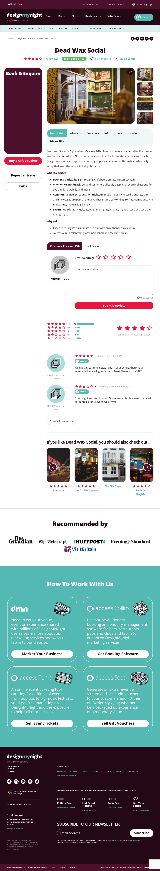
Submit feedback (67, 867)
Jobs (85, 771)
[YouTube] (30, 781)
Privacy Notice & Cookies (37, 867)
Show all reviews (60, 421)
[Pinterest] (23, 781)
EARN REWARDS (116, 28)
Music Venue (127, 59)
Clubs (75, 16)
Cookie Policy (132, 771)
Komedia (58, 490)
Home (10, 38)
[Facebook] (9, 781)
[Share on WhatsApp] (147, 39)
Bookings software (66, 807)
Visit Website (103, 59)
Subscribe (141, 833)
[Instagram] (16, 781)
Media (118, 771)
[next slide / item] (147, 467)
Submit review (114, 305)
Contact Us (97, 771)
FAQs (23, 186)
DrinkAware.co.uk (15, 828)
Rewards (74, 771)
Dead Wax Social (47, 38)
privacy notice (133, 840)
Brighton (21, 38)
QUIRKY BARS (96, 28)
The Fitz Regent (114, 486)
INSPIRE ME (78, 28)
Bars (49, 16)
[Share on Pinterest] (142, 39)
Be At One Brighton (142, 492)
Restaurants (93, 16)
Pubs (61, 16)
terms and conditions (112, 840)
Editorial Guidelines (66, 775)
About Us (61, 771)
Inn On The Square (86, 490)
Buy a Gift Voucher (23, 161)
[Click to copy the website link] (151, 39)
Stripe (28, 804)
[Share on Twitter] (137, 39)
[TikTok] (37, 781)
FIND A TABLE (16, 28)
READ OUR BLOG (58, 28)
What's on (114, 16)
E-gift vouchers (115, 807)
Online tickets (89, 810)
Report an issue (23, 175)
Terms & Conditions (15, 867)
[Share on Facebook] (133, 39)
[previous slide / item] (53, 467)
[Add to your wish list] (130, 72)
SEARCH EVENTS (36, 28)
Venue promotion (141, 810)
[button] (41, 58)
